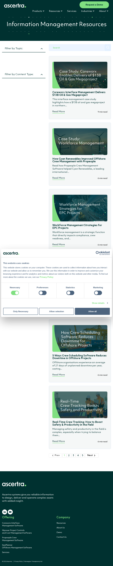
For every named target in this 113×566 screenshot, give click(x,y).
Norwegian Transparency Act (33, 561)
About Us (61, 528)
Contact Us (62, 537)
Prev (57, 455)
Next (90, 455)
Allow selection (56, 311)
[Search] (108, 47)
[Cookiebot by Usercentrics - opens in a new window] (98, 253)
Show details (98, 303)
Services (71, 11)
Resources (61, 523)
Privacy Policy (18, 561)
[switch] (43, 293)
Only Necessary (20, 311)
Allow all (92, 311)
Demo (59, 532)
